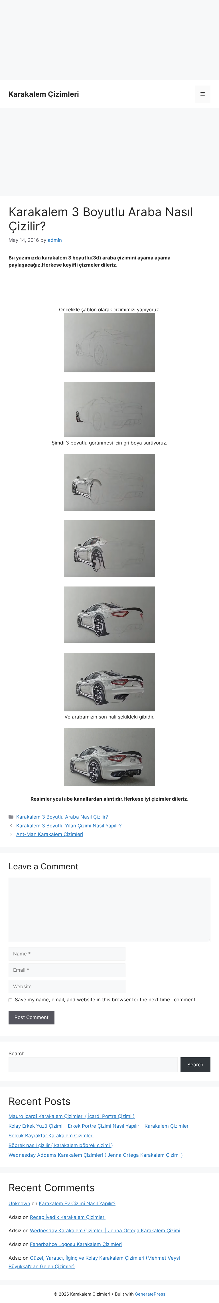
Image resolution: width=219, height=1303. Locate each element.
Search (17, 1053)
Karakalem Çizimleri (44, 94)
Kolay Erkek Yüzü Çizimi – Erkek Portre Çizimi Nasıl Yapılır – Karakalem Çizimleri (99, 1126)
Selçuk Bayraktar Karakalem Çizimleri (51, 1135)
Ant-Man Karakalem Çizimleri (49, 834)
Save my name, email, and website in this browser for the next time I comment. (106, 999)
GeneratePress (150, 1294)
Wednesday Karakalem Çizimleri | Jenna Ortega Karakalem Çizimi (105, 1230)
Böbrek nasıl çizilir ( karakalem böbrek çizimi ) (61, 1145)
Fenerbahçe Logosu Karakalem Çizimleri (76, 1244)
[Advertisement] (109, 40)
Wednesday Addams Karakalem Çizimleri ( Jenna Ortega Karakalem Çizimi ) (96, 1155)
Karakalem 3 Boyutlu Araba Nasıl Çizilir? (62, 817)
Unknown (19, 1203)
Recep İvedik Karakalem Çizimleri (68, 1217)
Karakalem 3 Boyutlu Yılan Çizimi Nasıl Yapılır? (69, 826)
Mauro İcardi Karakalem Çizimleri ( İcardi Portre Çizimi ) (72, 1116)
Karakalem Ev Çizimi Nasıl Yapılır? (77, 1203)
